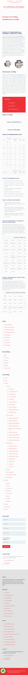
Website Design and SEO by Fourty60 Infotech (16, 671)
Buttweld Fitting (10, 415)
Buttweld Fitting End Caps (14, 423)
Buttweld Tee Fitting (13, 432)
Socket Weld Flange (13, 407)
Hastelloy (9, 501)
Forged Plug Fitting (8, 324)
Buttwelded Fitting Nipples (14, 437)
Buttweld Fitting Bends (13, 418)
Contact (6, 509)
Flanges (8, 386)
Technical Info (7, 368)
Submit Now (6, 546)
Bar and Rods (9, 477)
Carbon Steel (9, 493)
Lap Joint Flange (12, 394)
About (6, 380)
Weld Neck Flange (12, 412)
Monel (8, 483)
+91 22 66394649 (18, 1)
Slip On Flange (12, 404)
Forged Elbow (7, 337)
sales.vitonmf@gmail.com (15, 2)
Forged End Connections (9, 332)
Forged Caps (7, 342)
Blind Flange (11, 389)
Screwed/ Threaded (12, 402)
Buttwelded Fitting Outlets (14, 440)
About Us (6, 357)
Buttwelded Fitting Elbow (14, 435)
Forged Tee (7, 340)
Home (6, 355)
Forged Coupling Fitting (9, 327)
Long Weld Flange (12, 396)
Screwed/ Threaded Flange (10, 605)
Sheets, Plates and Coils (11, 474)
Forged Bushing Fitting (9, 329)
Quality (6, 365)
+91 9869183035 (9, 1)
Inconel (8, 485)
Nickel (8, 496)
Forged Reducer (8, 334)
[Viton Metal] (14, 7)
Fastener (8, 469)
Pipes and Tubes (10, 472)
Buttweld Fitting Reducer (14, 425)
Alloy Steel (9, 491)
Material (6, 363)
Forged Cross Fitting (13, 446)
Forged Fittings (8, 345)
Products (6, 360)
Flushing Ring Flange (13, 391)
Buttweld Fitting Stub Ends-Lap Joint (15, 429)
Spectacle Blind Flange (13, 409)
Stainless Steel (9, 488)
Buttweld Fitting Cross (13, 420)
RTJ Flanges (11, 399)
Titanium (8, 498)
